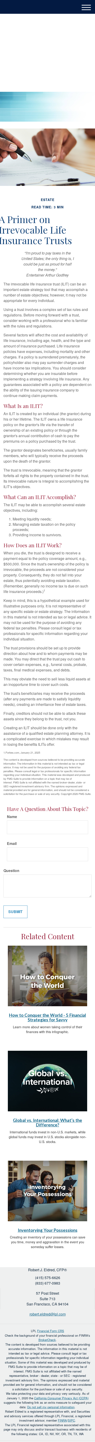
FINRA (62, 1420)
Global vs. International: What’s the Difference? (47, 1123)
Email (12, 843)
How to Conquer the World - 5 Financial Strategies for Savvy (47, 1018)
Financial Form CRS (50, 1331)
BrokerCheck (47, 1340)
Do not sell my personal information (50, 1407)
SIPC (71, 1420)
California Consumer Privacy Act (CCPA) (61, 1398)
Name (12, 816)
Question (11, 870)
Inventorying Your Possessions (47, 1230)
